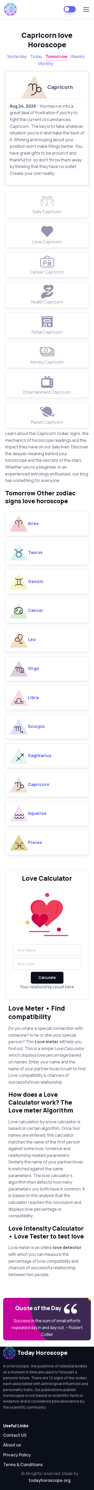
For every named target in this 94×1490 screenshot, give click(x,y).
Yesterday (17, 56)
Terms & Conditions (23, 1464)
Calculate (47, 977)
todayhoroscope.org (49, 1480)
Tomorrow (56, 56)
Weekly (78, 56)
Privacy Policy (17, 1455)
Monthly (45, 63)
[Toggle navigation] (86, 9)
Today (36, 56)
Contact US (14, 1435)
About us (12, 1445)
